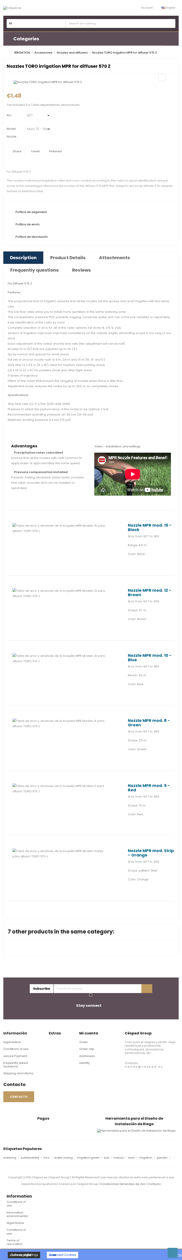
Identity (84, 1063)
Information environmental (17, 1214)
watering (9, 1158)
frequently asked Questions (15, 1065)
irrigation (145, 1158)
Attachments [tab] (114, 258)
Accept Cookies (62, 1255)
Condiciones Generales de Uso (122, 1184)
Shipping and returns (18, 1073)
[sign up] (146, 988)
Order (83, 1042)
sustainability (30, 1158)
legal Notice (12, 1042)
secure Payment (15, 1056)
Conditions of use (15, 1049)
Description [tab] (23, 258)
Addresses (87, 1056)
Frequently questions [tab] (34, 270)
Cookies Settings (24, 1255)
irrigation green (88, 1158)
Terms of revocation (14, 1242)
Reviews (81, 270)
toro (47, 1158)
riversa (119, 1158)
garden (162, 1158)
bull (106, 1158)
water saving (63, 1158)
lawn (131, 1158)
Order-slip (86, 1049)
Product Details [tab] (67, 258)
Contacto (154, 1184)
